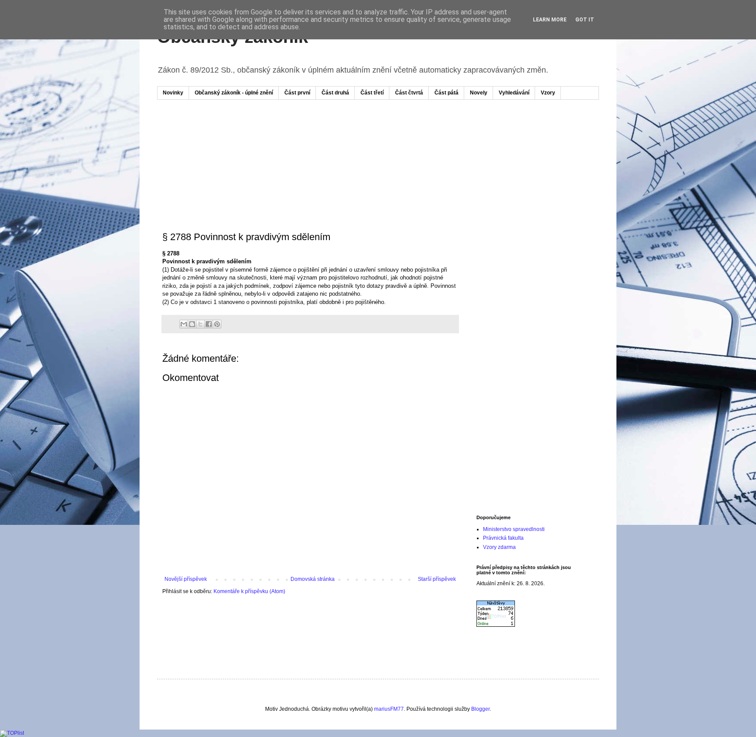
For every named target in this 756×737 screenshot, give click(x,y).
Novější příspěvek (185, 579)
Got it (584, 20)
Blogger (480, 709)
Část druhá (335, 93)
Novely (478, 93)
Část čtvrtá (409, 93)
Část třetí (372, 93)
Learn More (550, 20)
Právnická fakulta (503, 538)
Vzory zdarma (499, 547)
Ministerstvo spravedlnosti (514, 529)
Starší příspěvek (437, 579)
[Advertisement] (329, 132)
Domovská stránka (312, 579)
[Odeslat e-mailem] (183, 324)
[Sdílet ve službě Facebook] (208, 324)
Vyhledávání (514, 93)
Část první (297, 93)
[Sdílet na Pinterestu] (217, 324)
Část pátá (446, 93)
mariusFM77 (389, 709)
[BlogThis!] (192, 324)
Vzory (548, 93)
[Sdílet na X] (200, 324)
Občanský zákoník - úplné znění (234, 93)
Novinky (173, 93)
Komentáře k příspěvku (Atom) (249, 591)
